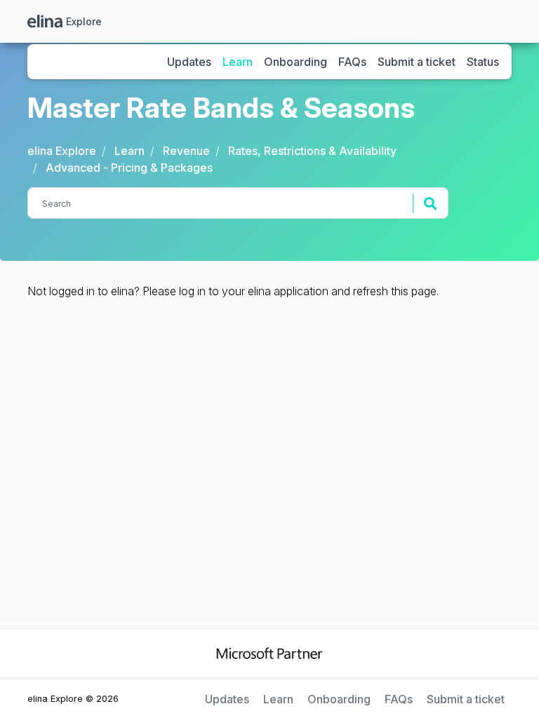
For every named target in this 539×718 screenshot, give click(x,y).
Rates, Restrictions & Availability (312, 151)
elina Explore (61, 151)
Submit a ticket (416, 62)
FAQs (352, 62)
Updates (189, 62)
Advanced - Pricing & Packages (129, 168)
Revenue (186, 151)
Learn (237, 62)
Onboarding (295, 62)
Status (483, 62)
